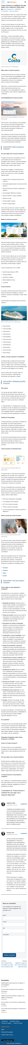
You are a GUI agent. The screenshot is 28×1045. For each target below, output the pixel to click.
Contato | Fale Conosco (7, 1034)
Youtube (5, 575)
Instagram (5, 570)
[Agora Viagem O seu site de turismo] (11, 2)
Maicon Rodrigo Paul (8, 9)
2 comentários (4, 11)
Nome (5, 915)
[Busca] (25, 2)
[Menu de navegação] (3, 2)
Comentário (6, 934)
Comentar (24, 804)
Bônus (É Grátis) (18, 1023)
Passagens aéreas (14, 1021)
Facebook (5, 567)
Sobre (2, 1029)
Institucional (4, 1021)
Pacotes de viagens (6, 1023)
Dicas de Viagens (14, 11)
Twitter (4, 573)
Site (4, 928)
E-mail (5, 921)
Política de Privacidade (7, 1032)
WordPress (18, 1043)
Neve (8, 1043)
